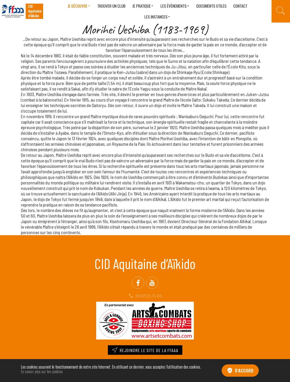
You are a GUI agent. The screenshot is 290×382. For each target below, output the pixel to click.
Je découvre (77, 6)
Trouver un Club (111, 6)
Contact (240, 6)
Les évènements (173, 6)
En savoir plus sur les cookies (42, 371)
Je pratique (141, 6)
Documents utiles (211, 6)
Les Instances (156, 17)
